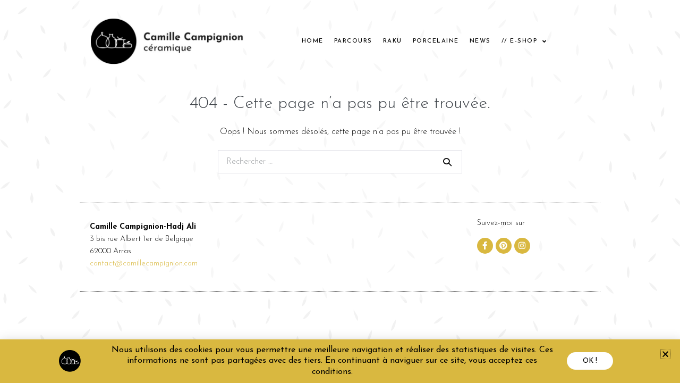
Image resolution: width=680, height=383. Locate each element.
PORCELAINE (436, 41)
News (480, 41)
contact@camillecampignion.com (144, 264)
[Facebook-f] (485, 246)
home (313, 41)
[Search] (447, 161)
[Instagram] (522, 246)
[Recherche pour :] (340, 161)
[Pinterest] (504, 246)
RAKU (392, 41)
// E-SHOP (520, 41)
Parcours (353, 41)
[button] (665, 354)
